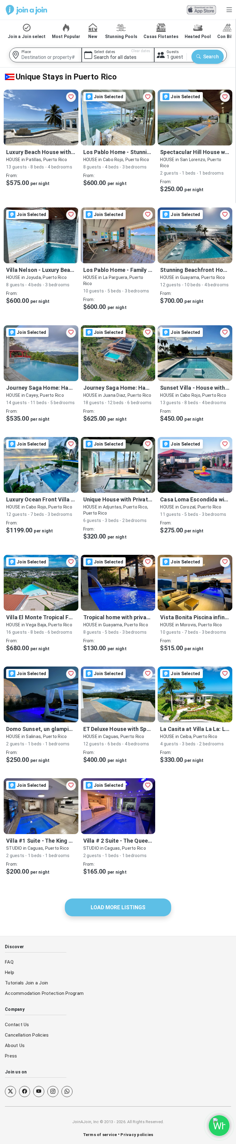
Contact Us (17, 1024)
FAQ (9, 962)
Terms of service (100, 1134)
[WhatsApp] (67, 1091)
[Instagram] (52, 1091)
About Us (15, 1045)
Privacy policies (136, 1134)
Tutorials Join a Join (26, 983)
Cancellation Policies (27, 1035)
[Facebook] (24, 1091)
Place (26, 52)
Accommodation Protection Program (44, 993)
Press (11, 1056)
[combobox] (45, 55)
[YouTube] (38, 1091)
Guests (173, 52)
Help (9, 972)
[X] (10, 1091)
